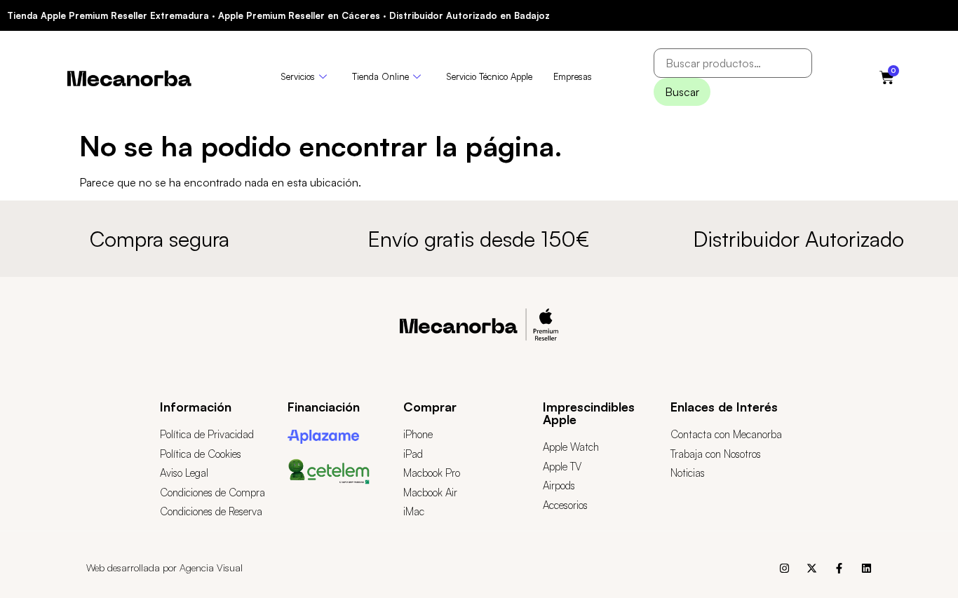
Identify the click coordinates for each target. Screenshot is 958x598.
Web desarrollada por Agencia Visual (164, 567)
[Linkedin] (866, 568)
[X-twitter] (812, 568)
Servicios (298, 76)
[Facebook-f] (839, 568)
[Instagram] (784, 568)
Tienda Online (380, 76)
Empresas (572, 76)
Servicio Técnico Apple (489, 76)
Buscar (682, 92)
